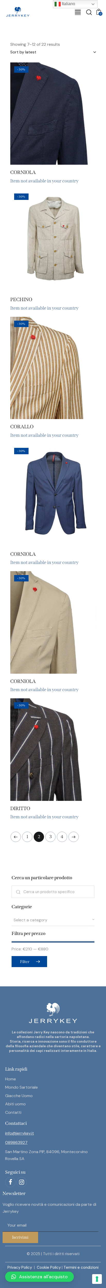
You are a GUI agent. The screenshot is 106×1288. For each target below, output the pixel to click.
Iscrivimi (20, 1237)
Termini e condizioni (81, 1267)
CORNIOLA (23, 172)
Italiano (68, 4)
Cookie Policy (49, 1267)
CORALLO (21, 427)
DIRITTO (20, 808)
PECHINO (21, 299)
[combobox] (53, 920)
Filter (24, 961)
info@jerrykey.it (19, 1133)
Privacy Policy (20, 1267)
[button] (39, 114)
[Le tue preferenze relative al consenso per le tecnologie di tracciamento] (97, 1279)
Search (18, 891)
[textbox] (53, 919)
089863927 (16, 1142)
